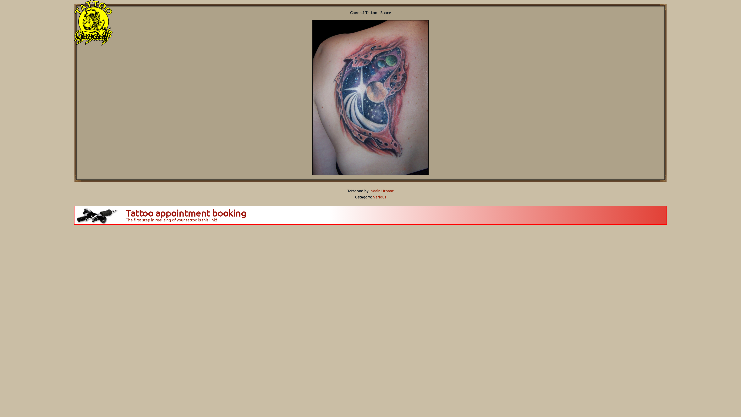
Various (379, 196)
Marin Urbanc (382, 190)
